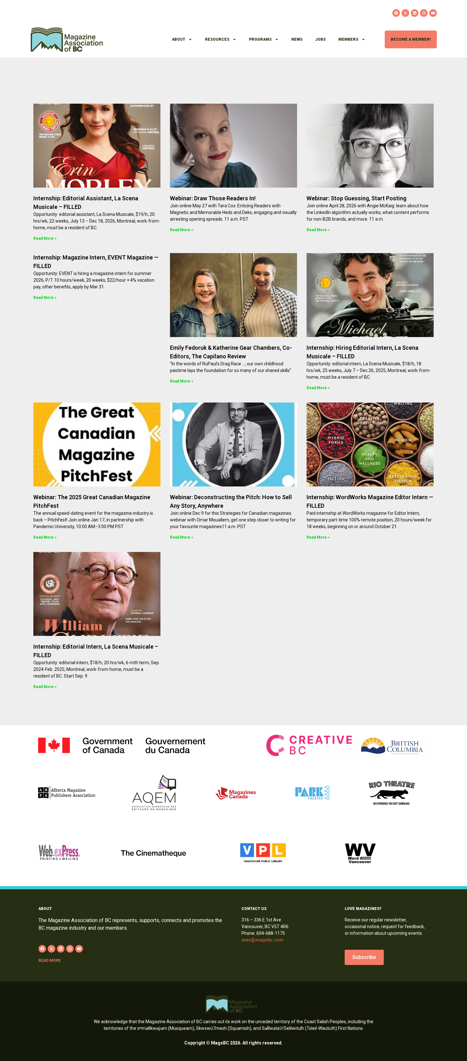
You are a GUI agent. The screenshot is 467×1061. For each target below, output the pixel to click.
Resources (217, 39)
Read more (49, 960)
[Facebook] (396, 13)
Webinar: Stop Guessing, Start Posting (356, 198)
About (178, 39)
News (296, 39)
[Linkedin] (414, 13)
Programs (260, 39)
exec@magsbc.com (262, 939)
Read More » (45, 238)
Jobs (320, 39)
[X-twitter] (405, 13)
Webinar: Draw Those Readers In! (213, 198)
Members (348, 39)
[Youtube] (433, 13)
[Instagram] (424, 13)
